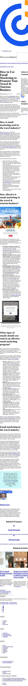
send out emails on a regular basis (7, 418)
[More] (11, 492)
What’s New (5, 624)
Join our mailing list (4, 593)
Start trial (5, 684)
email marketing (11, 96)
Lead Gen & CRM (7, 673)
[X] (8, 492)
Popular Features (4, 657)
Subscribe (2, 596)
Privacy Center (13, 679)
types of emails (13, 278)
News (4, 623)
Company (5, 620)
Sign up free (8, 51)
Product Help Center (7, 635)
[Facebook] (1, 492)
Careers (4, 622)
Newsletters (13, 388)
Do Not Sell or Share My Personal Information (13, 680)
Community (5, 636)
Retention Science (6, 671)
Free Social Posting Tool (8, 661)
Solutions (2, 641)
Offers (4, 652)
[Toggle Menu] (26, 48)
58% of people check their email (9, 146)
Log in (4, 51)
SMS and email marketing (11, 480)
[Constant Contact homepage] (5, 591)
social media (18, 267)
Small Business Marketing (20, 63)
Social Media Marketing (9, 63)
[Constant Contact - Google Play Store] (8, 603)
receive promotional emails (9, 249)
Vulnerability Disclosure (21, 679)
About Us (2, 616)
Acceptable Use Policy (15, 678)
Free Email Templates (7, 662)
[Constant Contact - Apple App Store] (8, 602)
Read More (18, 586)
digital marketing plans (10, 272)
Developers (5, 651)
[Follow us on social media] (3, 606)
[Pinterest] (6, 492)
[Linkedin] (3, 492)
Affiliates (5, 650)
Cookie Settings (6, 679)
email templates (16, 454)
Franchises (5, 649)
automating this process (16, 295)
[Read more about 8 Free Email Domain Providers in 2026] (7, 560)
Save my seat (24, 114)
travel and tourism (5, 102)
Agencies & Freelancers (8, 646)
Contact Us (5, 633)
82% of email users (15, 364)
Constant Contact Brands (5, 667)
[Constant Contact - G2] (5, 592)
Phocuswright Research (5, 133)
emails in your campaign (13, 359)
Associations (5, 647)
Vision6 (4, 672)
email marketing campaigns (11, 453)
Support (2, 628)
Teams (4, 645)
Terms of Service (6, 678)
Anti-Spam (22, 678)
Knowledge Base (6, 634)
